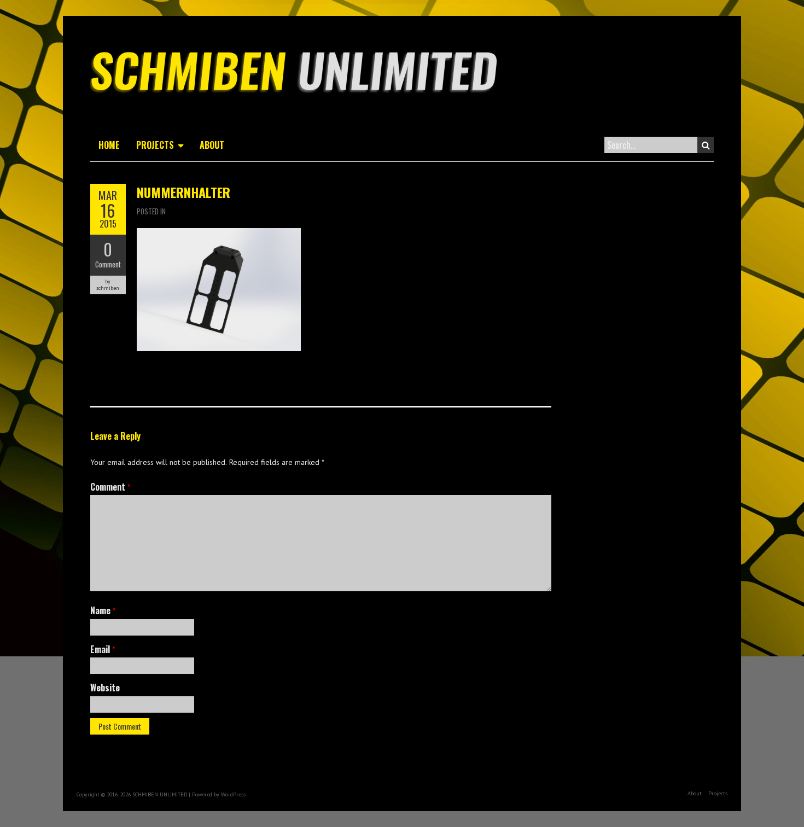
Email (102, 649)
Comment (108, 264)
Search (705, 145)
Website (105, 687)
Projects (155, 145)
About (212, 145)
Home (109, 145)
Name (102, 610)
